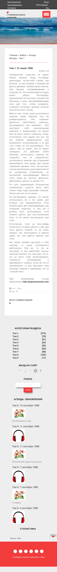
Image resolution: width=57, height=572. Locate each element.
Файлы (23, 55)
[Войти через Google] (35, 371)
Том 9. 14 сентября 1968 (25, 405)
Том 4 (15, 342)
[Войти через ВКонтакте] (20, 371)
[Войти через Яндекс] (30, 371)
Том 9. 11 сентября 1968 (25, 426)
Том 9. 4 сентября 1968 (25, 508)
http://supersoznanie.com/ (36, 281)
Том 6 (15, 348)
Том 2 (15, 336)
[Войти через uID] (15, 371)
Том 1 (22, 58)
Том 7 (15, 351)
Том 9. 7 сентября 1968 (25, 467)
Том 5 (15, 345)
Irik (20, 288)
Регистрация (42, 4)
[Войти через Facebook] (25, 371)
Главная (13, 55)
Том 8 (15, 354)
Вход (47, 2)
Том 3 (15, 339)
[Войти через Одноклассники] (40, 371)
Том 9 (15, 357)
